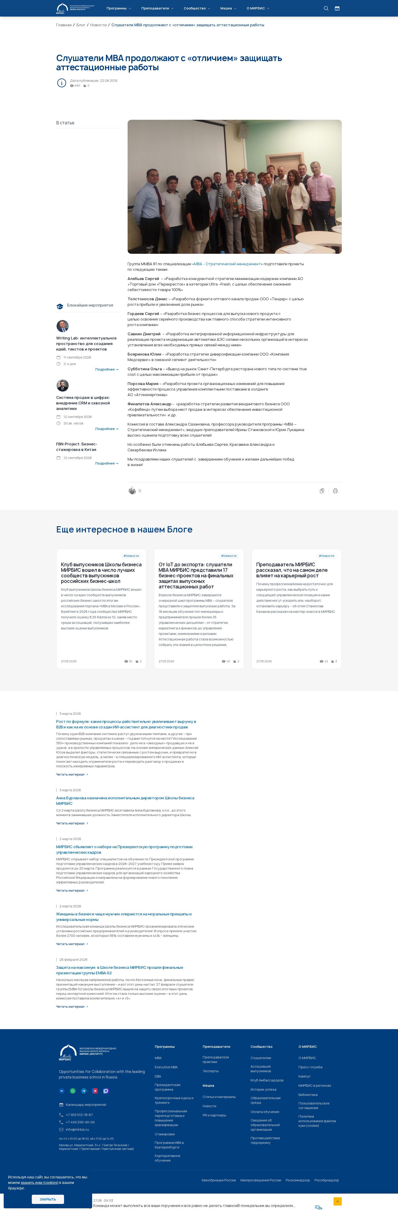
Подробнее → (107, 369)
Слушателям (261, 1058)
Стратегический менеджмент (233, 263)
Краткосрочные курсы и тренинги (174, 1100)
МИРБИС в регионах (314, 1085)
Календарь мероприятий (86, 1104)
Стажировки (165, 1134)
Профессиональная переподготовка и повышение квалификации (171, 1118)
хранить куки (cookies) (39, 1183)
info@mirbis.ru (77, 1129)
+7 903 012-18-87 (79, 1115)
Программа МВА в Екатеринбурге (169, 1144)
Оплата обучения (265, 1112)
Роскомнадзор (298, 1180)
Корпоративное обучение (167, 1158)
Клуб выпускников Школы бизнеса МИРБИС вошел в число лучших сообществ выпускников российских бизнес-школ (101, 572)
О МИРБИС (256, 8)
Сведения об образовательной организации (265, 1125)
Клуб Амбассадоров (267, 1080)
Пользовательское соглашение (314, 1105)
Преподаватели (155, 8)
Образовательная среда (266, 1100)
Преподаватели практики (216, 1059)
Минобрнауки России (219, 1180)
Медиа (226, 8)
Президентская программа (167, 1087)
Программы (117, 8)
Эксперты (211, 1071)
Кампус (304, 1076)
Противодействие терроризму (265, 1140)
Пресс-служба (310, 1067)
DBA (158, 1076)
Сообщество (195, 8)
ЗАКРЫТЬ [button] (48, 1199)
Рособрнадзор (327, 1180)
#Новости (131, 556)
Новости (209, 1106)
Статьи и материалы (219, 1097)
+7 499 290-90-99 (80, 1122)
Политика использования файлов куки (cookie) (317, 1121)
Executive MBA (166, 1067)
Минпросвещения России (260, 1180)
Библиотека (308, 1094)
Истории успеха (263, 1089)
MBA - (200, 263)
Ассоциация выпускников (261, 1068)
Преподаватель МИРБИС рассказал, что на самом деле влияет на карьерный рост (292, 570)
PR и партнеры (214, 1115)
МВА (158, 1058)
